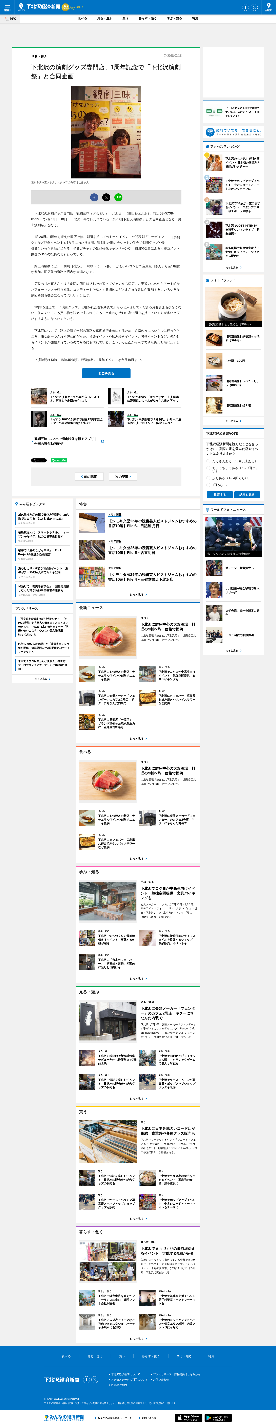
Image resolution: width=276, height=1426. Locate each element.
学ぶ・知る (174, 18)
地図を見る (106, 373)
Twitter (254, 7)
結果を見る (247, 494)
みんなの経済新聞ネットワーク (64, 1418)
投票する (220, 494)
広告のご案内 (119, 1385)
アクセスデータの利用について (129, 1379)
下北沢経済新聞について (125, 1374)
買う (125, 18)
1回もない (219, 485)
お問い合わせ (161, 1379)
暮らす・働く (148, 18)
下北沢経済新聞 (39, 7)
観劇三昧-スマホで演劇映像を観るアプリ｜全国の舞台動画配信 (65, 441)
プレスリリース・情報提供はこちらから (176, 1374)
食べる (82, 18)
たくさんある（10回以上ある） (235, 461)
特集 (195, 18)
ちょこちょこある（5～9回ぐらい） (235, 469)
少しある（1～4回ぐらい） (231, 478)
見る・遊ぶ (104, 18)
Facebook (245, 7)
